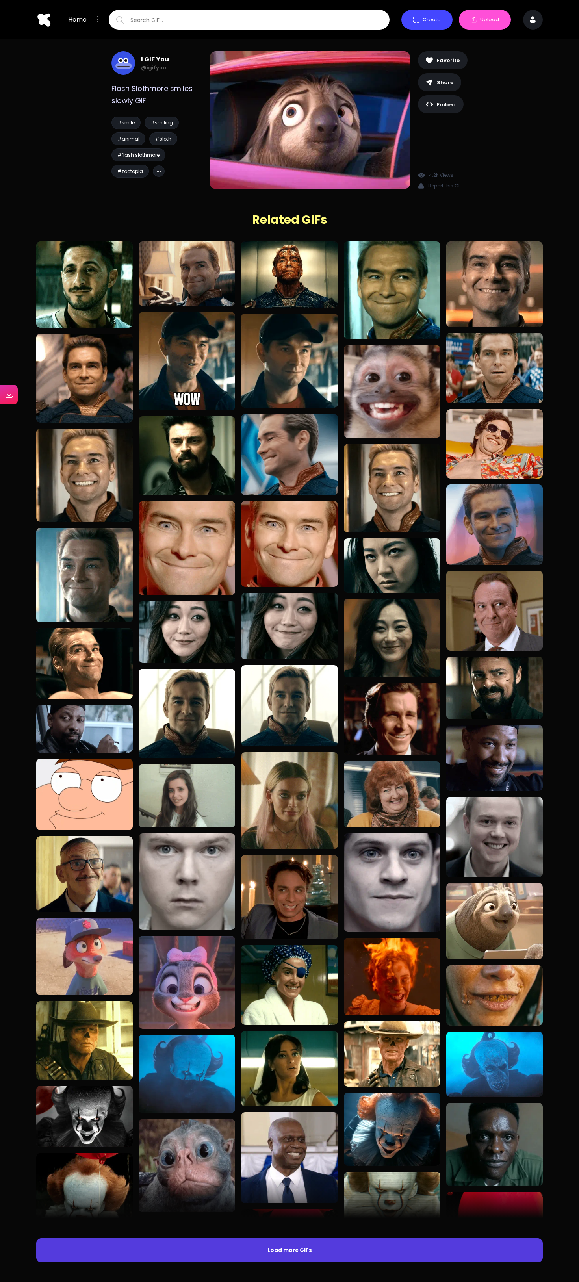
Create (432, 19)
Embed (446, 104)
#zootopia (130, 171)
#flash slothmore (138, 155)
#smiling (161, 122)
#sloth (163, 138)
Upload (489, 19)
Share (445, 82)
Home (77, 20)
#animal (128, 138)
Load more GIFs (289, 1250)
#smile (126, 122)
